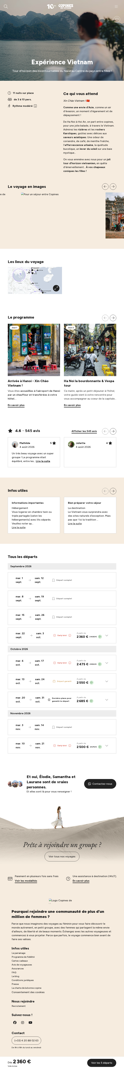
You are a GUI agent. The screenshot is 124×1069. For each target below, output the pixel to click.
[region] (62, 210)
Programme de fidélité (23, 957)
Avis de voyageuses (22, 964)
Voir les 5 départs (101, 1062)
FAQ (14, 972)
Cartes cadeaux (20, 960)
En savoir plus (81, 880)
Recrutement (19, 1006)
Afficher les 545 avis (84, 431)
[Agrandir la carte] (56, 288)
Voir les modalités (26, 880)
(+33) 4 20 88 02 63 (26, 1040)
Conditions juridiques (23, 980)
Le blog (15, 976)
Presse (15, 984)
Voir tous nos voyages (62, 856)
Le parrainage (18, 953)
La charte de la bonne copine (26, 988)
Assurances (18, 968)
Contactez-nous (102, 783)
